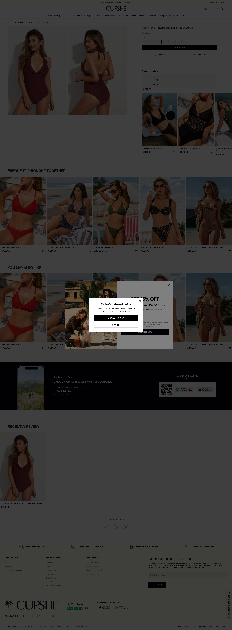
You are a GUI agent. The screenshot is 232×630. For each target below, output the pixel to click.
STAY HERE (116, 325)
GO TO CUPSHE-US (116, 318)
